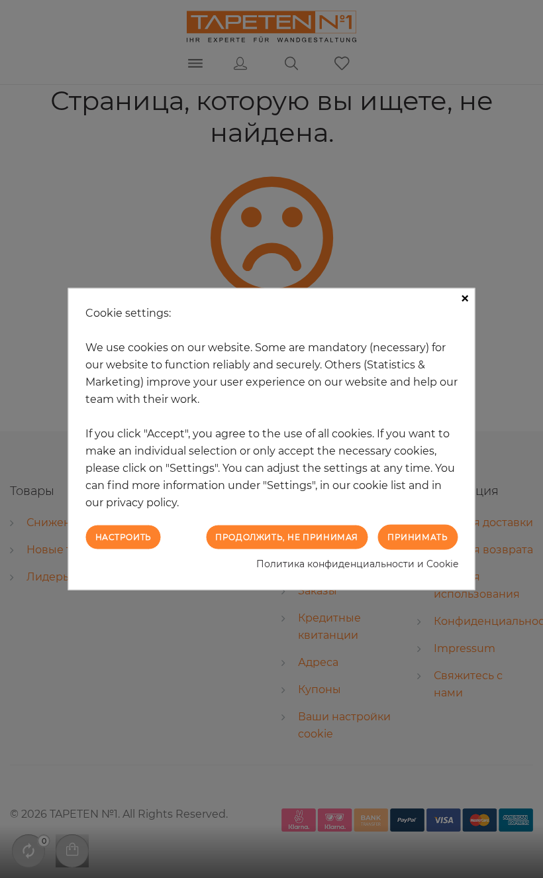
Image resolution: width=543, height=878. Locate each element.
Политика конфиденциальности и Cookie (357, 564)
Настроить (123, 536)
